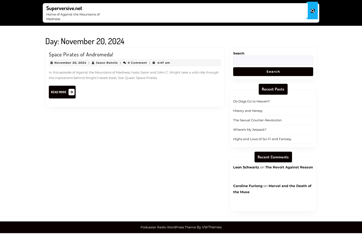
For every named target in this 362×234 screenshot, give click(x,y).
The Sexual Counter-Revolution (257, 120)
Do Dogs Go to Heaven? (251, 101)
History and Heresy (247, 111)
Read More (63, 93)
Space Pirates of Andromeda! (81, 54)
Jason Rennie (107, 62)
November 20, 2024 (70, 62)
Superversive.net (64, 8)
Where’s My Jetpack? (249, 130)
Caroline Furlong (247, 186)
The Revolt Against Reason (289, 167)
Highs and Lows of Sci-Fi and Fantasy (262, 139)
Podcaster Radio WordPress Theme (168, 227)
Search (238, 53)
